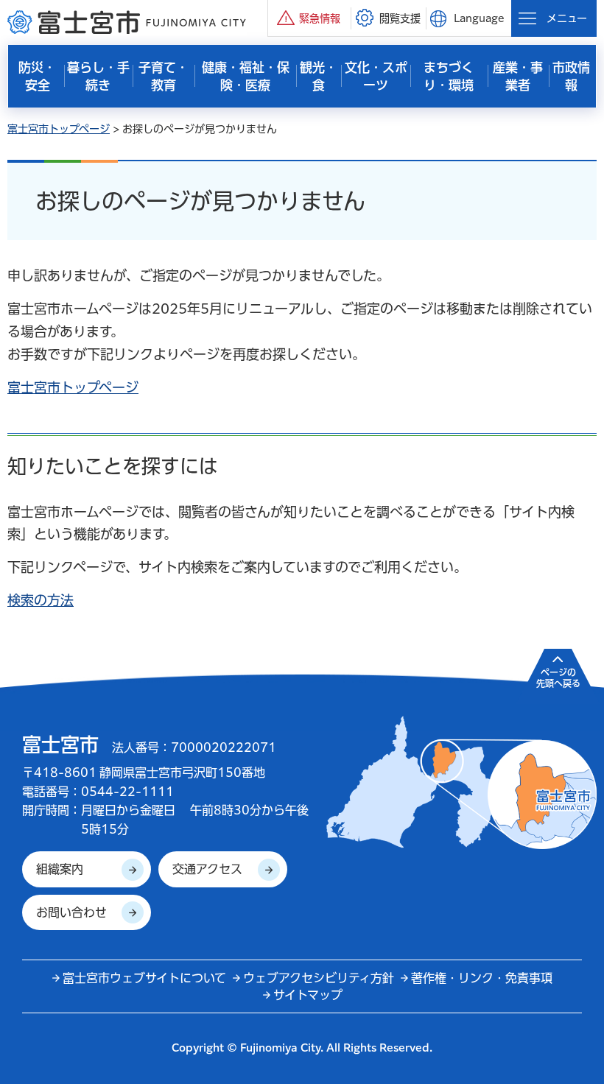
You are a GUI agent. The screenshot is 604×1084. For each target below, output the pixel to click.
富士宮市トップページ (58, 129)
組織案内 (59, 869)
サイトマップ (308, 995)
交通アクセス (207, 869)
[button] (309, 18)
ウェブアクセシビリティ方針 (318, 978)
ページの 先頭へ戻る (558, 677)
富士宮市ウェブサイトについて (144, 978)
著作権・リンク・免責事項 (481, 978)
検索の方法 (40, 600)
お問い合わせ (71, 912)
